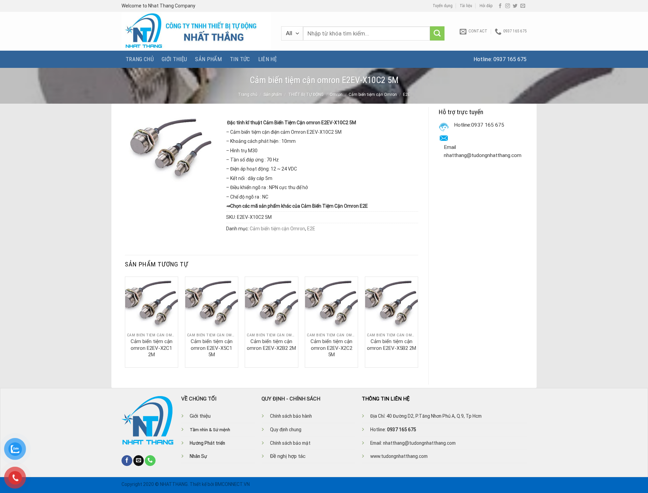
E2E (406, 94)
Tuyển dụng (443, 5)
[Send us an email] (522, 6)
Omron (336, 94)
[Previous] (125, 321)
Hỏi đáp (486, 5)
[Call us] (150, 460)
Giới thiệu (174, 59)
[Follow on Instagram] (507, 6)
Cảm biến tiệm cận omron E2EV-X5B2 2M (391, 344)
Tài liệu (466, 5)
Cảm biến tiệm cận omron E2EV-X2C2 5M (331, 348)
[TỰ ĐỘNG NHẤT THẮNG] (196, 31)
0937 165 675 (509, 59)
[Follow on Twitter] (515, 6)
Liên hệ (267, 59)
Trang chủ (140, 59)
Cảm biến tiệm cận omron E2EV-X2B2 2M (271, 344)
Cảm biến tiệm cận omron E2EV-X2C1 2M (151, 348)
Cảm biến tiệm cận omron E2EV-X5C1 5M (212, 348)
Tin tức (240, 59)
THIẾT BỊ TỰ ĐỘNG (306, 94)
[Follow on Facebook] (500, 6)
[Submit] (437, 33)
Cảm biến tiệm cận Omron (373, 94)
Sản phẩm (208, 59)
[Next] (418, 321)
